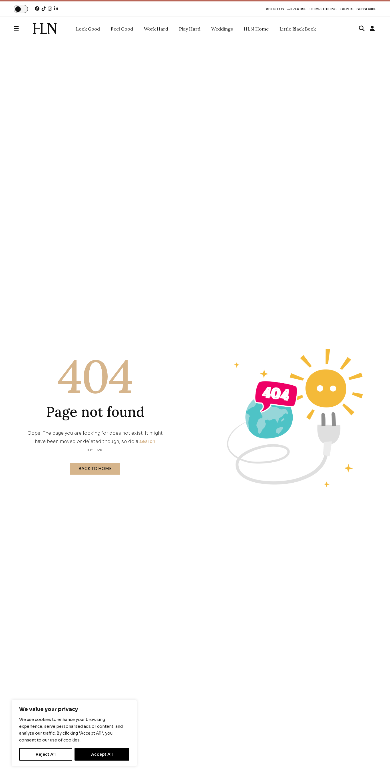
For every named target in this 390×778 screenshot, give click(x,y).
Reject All (46, 754)
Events (346, 9)
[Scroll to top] (376, 764)
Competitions (323, 9)
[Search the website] (361, 29)
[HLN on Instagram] (50, 9)
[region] (74, 733)
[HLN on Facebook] (37, 9)
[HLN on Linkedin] (56, 9)
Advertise (296, 9)
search (147, 441)
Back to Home (95, 468)
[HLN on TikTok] (44, 9)
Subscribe (366, 9)
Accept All (102, 754)
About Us (275, 9)
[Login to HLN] (372, 29)
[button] (23, 28)
